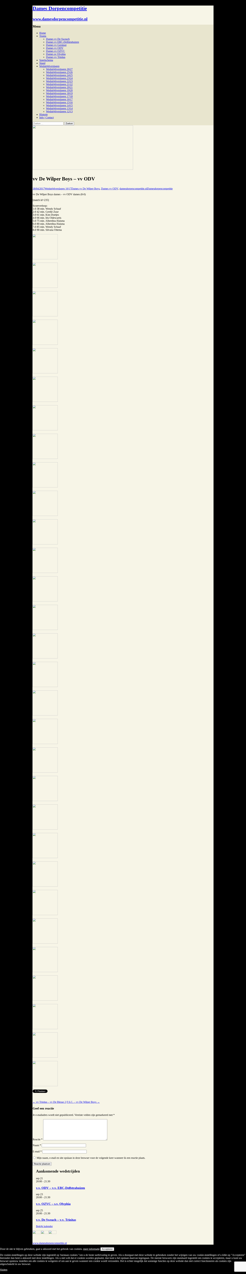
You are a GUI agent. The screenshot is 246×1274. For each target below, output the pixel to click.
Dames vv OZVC (55, 51)
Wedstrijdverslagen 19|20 (59, 90)
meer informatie (91, 1249)
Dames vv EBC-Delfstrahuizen (62, 42)
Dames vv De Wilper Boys (85, 188)
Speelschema (46, 60)
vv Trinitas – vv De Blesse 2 (49, 1102)
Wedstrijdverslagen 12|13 (59, 111)
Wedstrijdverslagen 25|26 (59, 72)
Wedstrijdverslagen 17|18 (59, 96)
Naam (37, 1145)
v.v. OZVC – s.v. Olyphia (53, 1204)
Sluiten (3, 1269)
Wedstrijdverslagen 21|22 (59, 84)
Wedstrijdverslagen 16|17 (59, 99)
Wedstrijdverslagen (49, 66)
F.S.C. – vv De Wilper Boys (83, 1102)
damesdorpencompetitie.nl (133, 188)
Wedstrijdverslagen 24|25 (59, 75)
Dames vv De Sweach (58, 39)
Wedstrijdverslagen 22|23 (59, 81)
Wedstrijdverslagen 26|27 (59, 69)
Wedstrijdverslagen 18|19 (59, 93)
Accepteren (107, 1249)
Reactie (38, 1139)
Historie (43, 114)
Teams (42, 36)
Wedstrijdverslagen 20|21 (59, 87)
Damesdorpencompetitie (160, 188)
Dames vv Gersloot (56, 45)
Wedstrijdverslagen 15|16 (59, 102)
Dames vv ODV (54, 48)
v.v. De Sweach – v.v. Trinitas (56, 1220)
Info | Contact (46, 117)
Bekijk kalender (44, 1226)
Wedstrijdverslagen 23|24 (59, 78)
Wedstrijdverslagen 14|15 (59, 105)
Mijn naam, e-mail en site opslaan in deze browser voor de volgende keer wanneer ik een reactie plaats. (91, 1157)
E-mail (37, 1151)
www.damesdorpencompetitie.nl (50, 1243)
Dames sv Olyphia (56, 54)
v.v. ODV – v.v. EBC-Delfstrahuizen (60, 1188)
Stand (42, 63)
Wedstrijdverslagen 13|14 (59, 108)
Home (42, 33)
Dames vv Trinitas (55, 57)
